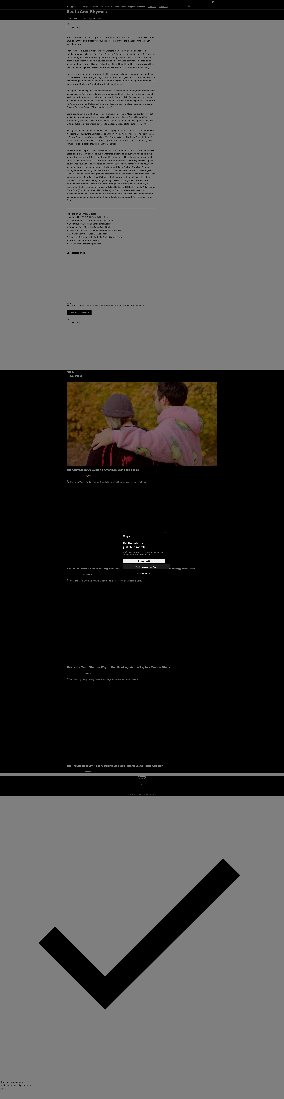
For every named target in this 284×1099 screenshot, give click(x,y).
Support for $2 (144, 561)
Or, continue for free (144, 574)
